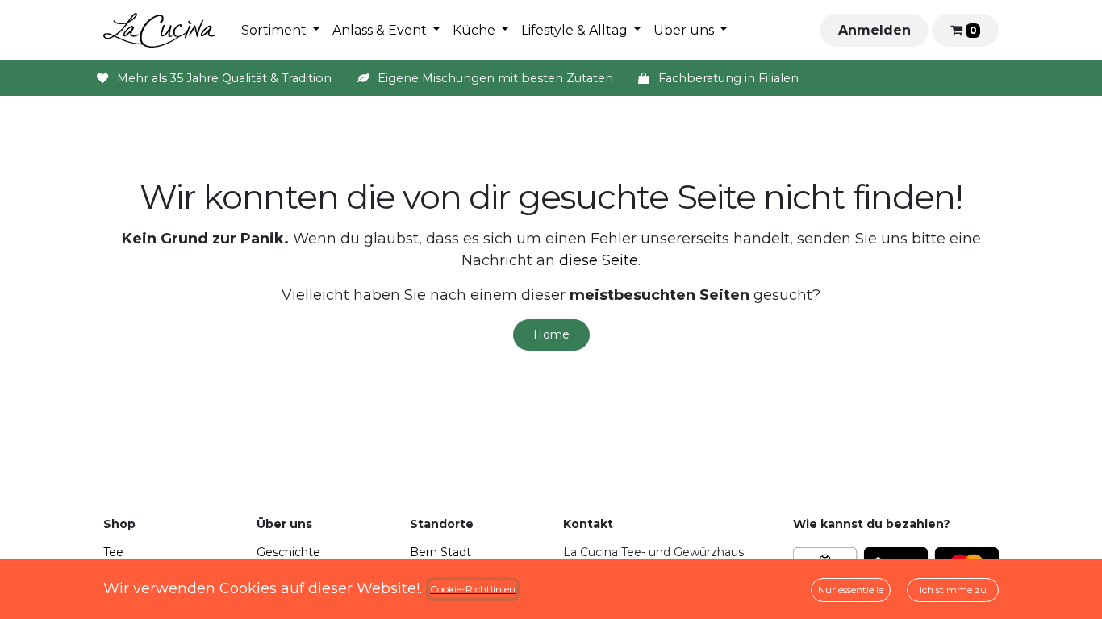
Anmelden (874, 30)
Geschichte (288, 552)
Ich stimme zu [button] (953, 590)
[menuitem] (280, 31)
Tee (113, 552)
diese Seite (598, 260)
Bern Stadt (440, 552)
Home (551, 334)
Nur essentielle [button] (850, 590)
